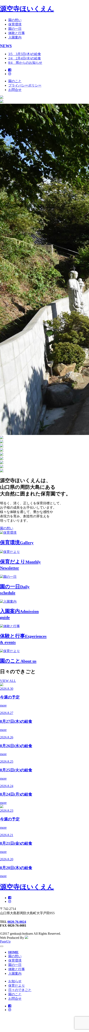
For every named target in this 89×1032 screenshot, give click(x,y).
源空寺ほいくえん (27, 8)
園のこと (15, 81)
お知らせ (15, 981)
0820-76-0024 (16, 922)
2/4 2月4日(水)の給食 (24, 58)
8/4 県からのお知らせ (25, 62)
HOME (13, 952)
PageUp (5, 941)
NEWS (6, 46)
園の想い (15, 20)
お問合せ (15, 90)
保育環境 (15, 24)
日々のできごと (19, 990)
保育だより (16, 985)
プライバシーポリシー (24, 85)
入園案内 (15, 37)
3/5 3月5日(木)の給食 (24, 54)
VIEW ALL (8, 681)
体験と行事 (16, 33)
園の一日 (15, 28)
